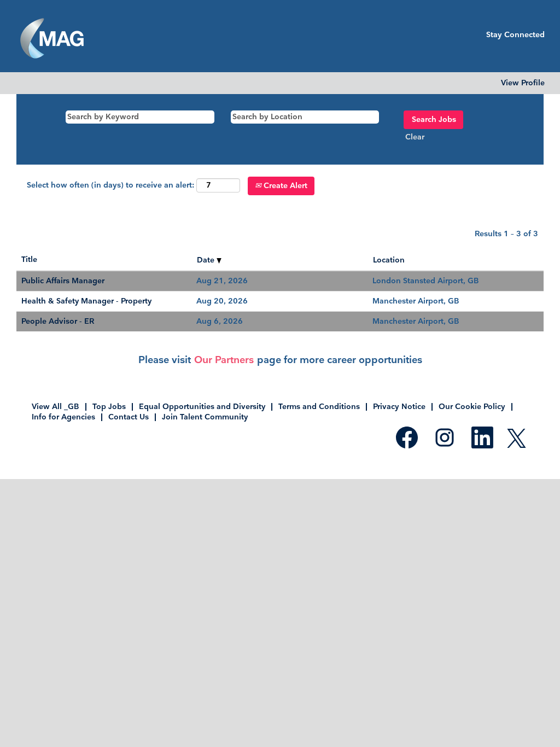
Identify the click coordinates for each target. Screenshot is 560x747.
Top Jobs (109, 406)
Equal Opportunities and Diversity (202, 406)
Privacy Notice (399, 406)
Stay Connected (515, 34)
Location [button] (389, 260)
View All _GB (55, 406)
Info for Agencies (63, 417)
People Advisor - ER (57, 321)
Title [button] (29, 259)
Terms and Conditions (319, 406)
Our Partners (224, 360)
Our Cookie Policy (472, 406)
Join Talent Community (205, 417)
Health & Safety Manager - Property (86, 301)
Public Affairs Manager (62, 280)
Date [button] (207, 260)
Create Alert (284, 185)
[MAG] (52, 38)
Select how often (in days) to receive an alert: (110, 185)
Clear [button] (414, 137)
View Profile (523, 83)
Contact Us (128, 417)
